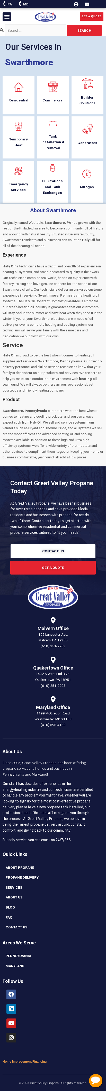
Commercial (53, 100)
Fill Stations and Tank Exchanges (52, 187)
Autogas (87, 187)
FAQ (9, 917)
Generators (87, 143)
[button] (7, 16)
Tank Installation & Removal (53, 142)
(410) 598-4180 (53, 725)
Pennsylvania (18, 956)
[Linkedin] (11, 1009)
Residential (18, 100)
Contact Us (16, 927)
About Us (14, 897)
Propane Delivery (22, 877)
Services (14, 887)
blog (10, 907)
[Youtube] (11, 1023)
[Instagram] (11, 1037)
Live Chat (95, 1080)
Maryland (15, 966)
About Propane (20, 867)
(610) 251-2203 (53, 646)
